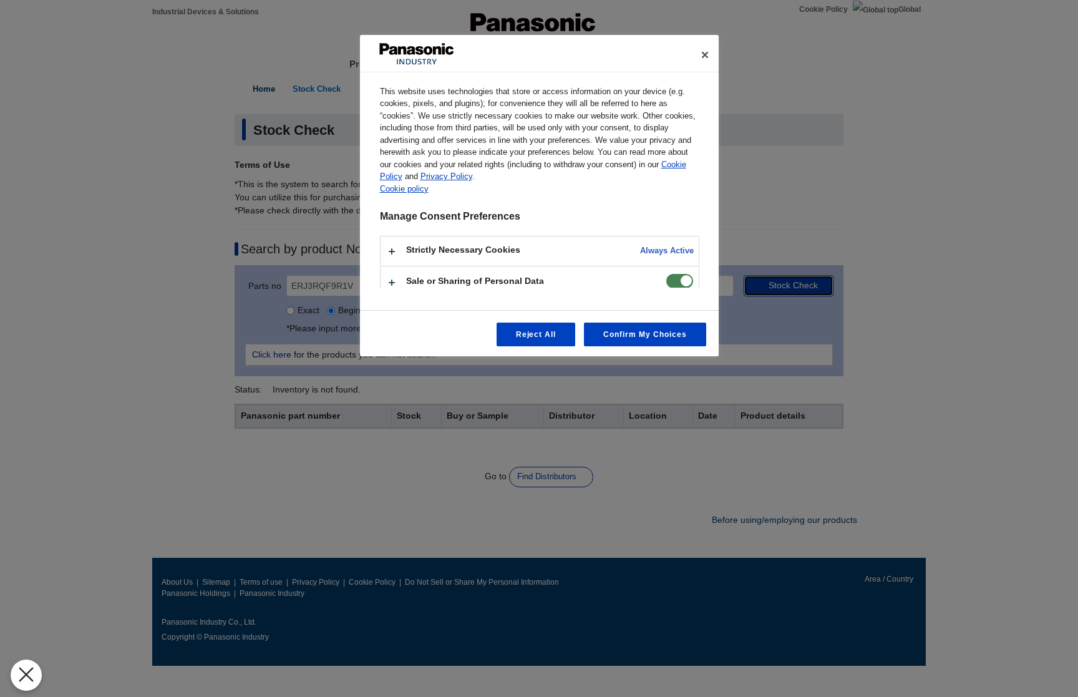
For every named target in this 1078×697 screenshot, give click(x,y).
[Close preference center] (705, 55)
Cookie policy (404, 188)
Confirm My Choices (644, 334)
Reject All (536, 334)
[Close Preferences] (26, 675)
